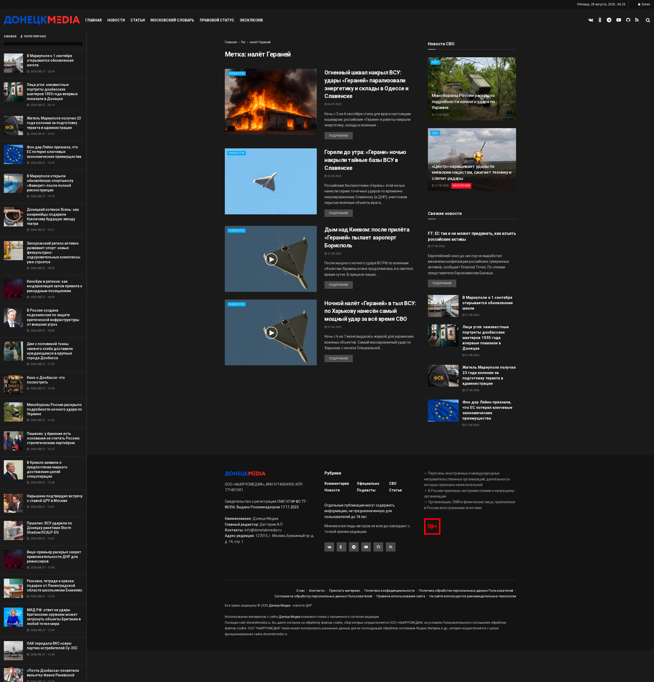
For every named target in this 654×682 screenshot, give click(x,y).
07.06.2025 (334, 327)
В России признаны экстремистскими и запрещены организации (469, 493)
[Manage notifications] (11, 671)
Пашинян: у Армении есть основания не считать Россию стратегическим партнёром (53, 438)
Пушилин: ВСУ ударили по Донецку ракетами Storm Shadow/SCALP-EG (49, 527)
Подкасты (366, 490)
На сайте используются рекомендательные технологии (472, 596)
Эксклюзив (251, 20)
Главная (93, 20)
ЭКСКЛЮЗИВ (461, 185)
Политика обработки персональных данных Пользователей (466, 590)
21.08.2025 (334, 253)
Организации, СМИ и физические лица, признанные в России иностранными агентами (469, 505)
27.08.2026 (441, 114)
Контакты (317, 590)
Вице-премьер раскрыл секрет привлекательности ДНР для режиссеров (54, 556)
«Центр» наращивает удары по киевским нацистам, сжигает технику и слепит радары (471, 172)
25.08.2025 (334, 176)
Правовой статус (217, 20)
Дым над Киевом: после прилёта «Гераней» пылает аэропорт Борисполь (366, 237)
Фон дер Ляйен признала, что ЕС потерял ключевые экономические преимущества (54, 151)
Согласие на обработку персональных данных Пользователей (323, 596)
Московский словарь (172, 20)
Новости (116, 20)
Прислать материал (344, 590)
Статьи (138, 20)
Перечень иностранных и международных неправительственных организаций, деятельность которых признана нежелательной (467, 479)
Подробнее (338, 135)
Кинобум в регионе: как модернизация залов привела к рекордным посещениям (54, 286)
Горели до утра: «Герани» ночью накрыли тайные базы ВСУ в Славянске (365, 160)
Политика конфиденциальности (390, 590)
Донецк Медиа (279, 605)
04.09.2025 (334, 104)
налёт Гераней (260, 42)
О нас (300, 590)
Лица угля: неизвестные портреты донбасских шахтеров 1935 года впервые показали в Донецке (485, 338)
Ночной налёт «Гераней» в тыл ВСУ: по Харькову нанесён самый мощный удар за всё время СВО (370, 311)
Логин (645, 4)
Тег (243, 42)
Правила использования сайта (401, 596)
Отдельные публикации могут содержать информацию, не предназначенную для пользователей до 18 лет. (359, 511)
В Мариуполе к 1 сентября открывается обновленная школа (50, 60)
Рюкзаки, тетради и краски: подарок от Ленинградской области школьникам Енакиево (54, 585)
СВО (435, 62)
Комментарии (336, 483)
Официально (368, 483)
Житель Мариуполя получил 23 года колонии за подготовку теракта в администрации (54, 122)
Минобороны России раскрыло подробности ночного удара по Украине (54, 409)
